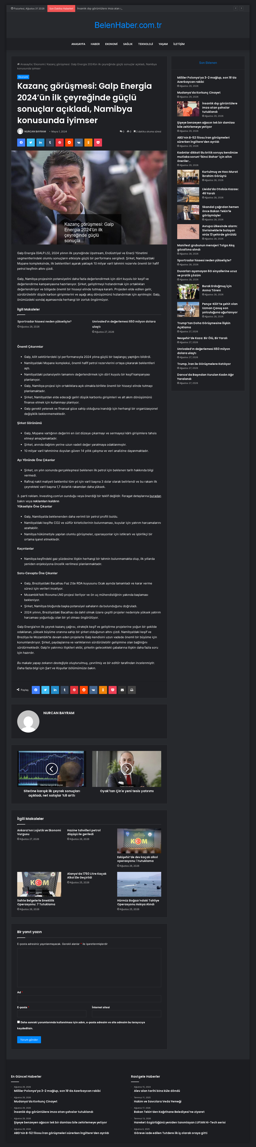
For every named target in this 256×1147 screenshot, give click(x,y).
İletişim (179, 44)
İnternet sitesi (101, 1007)
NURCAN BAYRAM (35, 131)
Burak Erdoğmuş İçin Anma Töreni (217, 288)
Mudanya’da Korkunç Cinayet (199, 93)
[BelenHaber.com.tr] (128, 25)
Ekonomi (111, 44)
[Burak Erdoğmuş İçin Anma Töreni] (188, 291)
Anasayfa (78, 44)
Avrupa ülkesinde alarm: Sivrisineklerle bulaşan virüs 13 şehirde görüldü (220, 230)
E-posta (23, 1007)
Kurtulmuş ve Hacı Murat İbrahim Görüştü (220, 174)
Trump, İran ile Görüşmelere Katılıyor (204, 364)
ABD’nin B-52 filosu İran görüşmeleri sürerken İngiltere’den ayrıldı (203, 140)
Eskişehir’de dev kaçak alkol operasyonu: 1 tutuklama (137, 859)
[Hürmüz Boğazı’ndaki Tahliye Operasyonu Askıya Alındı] (139, 884)
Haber (95, 44)
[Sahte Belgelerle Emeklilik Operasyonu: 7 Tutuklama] (39, 884)
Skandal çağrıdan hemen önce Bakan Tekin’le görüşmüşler (220, 211)
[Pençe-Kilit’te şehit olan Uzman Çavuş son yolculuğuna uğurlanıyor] (188, 309)
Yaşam (163, 44)
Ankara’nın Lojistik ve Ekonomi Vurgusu (39, 832)
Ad (20, 992)
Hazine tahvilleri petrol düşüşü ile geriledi (84, 832)
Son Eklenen (208, 63)
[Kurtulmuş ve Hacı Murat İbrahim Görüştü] (188, 177)
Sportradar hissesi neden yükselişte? (44, 321)
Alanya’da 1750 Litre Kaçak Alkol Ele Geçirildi (86, 875)
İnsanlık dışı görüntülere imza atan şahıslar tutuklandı (110, 8)
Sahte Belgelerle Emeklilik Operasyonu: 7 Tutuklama (36, 902)
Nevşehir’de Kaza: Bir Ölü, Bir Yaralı (202, 338)
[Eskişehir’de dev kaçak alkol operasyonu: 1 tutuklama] (139, 841)
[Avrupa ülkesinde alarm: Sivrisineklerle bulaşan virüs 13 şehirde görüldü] (188, 231)
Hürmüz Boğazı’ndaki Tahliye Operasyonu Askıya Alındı (138, 902)
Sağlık (128, 44)
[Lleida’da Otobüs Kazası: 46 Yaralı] (188, 194)
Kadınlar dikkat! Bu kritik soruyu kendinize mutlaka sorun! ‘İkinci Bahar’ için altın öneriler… (207, 157)
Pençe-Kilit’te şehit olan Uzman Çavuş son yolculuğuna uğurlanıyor (220, 308)
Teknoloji (145, 44)
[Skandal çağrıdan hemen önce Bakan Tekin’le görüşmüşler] (188, 212)
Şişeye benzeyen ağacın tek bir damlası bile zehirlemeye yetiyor (206, 125)
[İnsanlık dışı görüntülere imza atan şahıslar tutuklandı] (188, 108)
